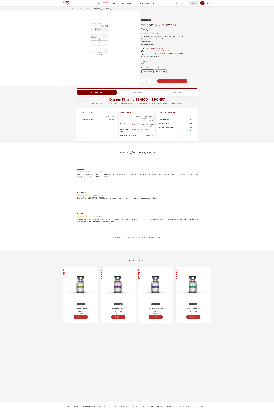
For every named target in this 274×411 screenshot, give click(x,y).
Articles (144, 406)
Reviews (160, 406)
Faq (152, 406)
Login (183, 3)
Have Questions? (150, 51)
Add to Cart (172, 81)
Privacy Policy (185, 406)
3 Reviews (159, 34)
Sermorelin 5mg (118, 308)
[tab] (97, 92)
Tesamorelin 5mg (193, 308)
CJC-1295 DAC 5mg (155, 308)
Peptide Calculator (122, 406)
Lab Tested (139, 3)
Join (193, 3)
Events (135, 406)
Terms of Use (171, 406)
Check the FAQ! (163, 51)
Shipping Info (199, 406)
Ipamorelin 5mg (81, 308)
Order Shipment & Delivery (154, 48)
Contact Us (149, 3)
